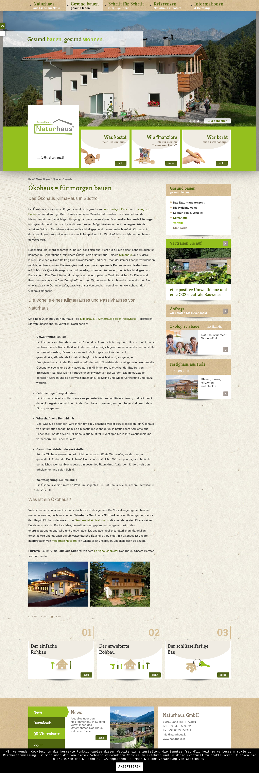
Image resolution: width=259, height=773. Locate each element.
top (45, 616)
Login (38, 744)
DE (2, 25)
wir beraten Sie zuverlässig (188, 312)
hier (56, 759)
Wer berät (217, 137)
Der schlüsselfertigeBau (188, 649)
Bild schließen (217, 120)
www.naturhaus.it (174, 738)
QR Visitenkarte (46, 733)
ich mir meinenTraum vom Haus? (164, 143)
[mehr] (225, 243)
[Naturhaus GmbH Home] (53, 128)
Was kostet (115, 137)
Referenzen (167, 5)
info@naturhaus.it (50, 157)
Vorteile (68, 179)
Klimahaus (58, 179)
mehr (120, 163)
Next (229, 266)
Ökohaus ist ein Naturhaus (92, 520)
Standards (180, 227)
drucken (57, 616)
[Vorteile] (58, 604)
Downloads (42, 723)
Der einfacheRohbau (44, 649)
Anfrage (177, 309)
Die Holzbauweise (185, 207)
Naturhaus (46, 5)
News (37, 712)
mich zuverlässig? (215, 142)
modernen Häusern (64, 540)
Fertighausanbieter (106, 550)
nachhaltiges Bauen (117, 209)
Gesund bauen (85, 5)
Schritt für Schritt (126, 5)
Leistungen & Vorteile (188, 212)
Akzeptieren (129, 767)
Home (31, 179)
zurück (34, 616)
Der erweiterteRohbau (114, 649)
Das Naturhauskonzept (189, 202)
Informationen (208, 5)
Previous (167, 266)
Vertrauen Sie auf (186, 243)
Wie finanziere (162, 137)
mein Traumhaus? (114, 142)
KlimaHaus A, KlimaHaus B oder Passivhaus (108, 318)
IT (3, 33)
